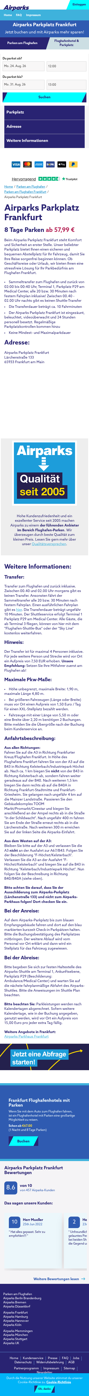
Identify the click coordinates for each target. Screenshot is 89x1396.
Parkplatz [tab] (15, 113)
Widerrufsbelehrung (50, 1362)
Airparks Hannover (16, 1321)
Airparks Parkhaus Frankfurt (26, 1036)
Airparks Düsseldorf (16, 1306)
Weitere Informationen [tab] (27, 141)
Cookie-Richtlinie (58, 1382)
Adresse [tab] (13, 127)
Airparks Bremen (14, 1302)
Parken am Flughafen (17, 1294)
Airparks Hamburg (15, 1317)
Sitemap (69, 1368)
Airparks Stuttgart (15, 1339)
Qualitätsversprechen (49, 544)
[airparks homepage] (16, 5)
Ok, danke (44, 1389)
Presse (52, 1358)
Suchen (44, 97)
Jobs (76, 1358)
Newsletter (44, 1372)
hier (19, 610)
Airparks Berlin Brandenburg (22, 1298)
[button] (23, 66)
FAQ (19, 15)
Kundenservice (33, 1358)
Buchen (23, 1141)
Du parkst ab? (12, 58)
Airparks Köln (12, 1325)
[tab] (22, 43)
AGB (71, 1362)
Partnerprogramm (26, 1368)
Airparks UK (11, 1343)
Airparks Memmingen (18, 1331)
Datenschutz (23, 1362)
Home (8, 15)
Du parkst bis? (13, 77)
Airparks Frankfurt (15, 1312)
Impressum (33, 15)
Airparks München (15, 1335)
